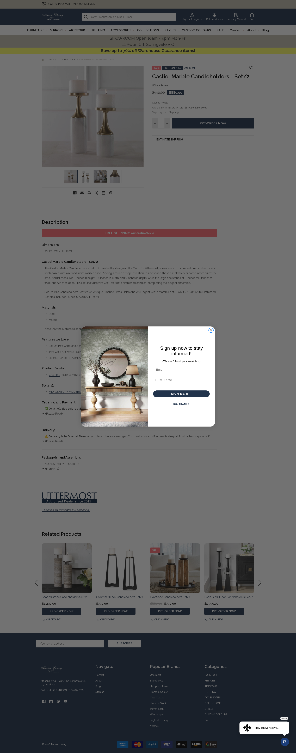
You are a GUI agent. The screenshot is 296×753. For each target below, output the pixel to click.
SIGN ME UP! (181, 393)
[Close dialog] (211, 330)
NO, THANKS (181, 404)
